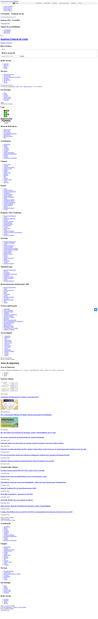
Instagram (6, 600)
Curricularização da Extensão (11, 248)
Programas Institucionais (9, 218)
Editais (5, 198)
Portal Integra (7, 345)
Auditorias (6, 313)
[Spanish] (12, 17)
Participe (55, 3)
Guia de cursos (7, 97)
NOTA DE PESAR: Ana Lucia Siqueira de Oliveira (17, 500)
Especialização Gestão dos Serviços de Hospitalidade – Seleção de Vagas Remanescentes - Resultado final (33, 482)
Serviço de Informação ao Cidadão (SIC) (13, 321)
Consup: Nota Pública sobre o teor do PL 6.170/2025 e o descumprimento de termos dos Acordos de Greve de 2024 (36, 512)
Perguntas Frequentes (9, 208)
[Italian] (10, 17)
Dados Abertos (7, 324)
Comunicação (7, 75)
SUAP (5, 81)
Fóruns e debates (8, 195)
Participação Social (8, 311)
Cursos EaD (7, 131)
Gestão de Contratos (8, 277)
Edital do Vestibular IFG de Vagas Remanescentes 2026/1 (18, 488)
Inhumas (6, 174)
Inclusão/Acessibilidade (9, 202)
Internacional (7, 340)
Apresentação (7, 144)
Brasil (17, 3)
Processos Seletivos (8, 190)
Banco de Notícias (8, 136)
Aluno (17, 86)
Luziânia (6, 178)
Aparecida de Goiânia (9, 167)
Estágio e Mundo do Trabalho (11, 249)
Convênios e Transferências (10, 314)
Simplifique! (38, 3)
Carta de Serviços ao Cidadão (11, 328)
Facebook (6, 599)
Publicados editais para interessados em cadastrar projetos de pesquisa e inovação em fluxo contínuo (32, 443)
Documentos (7, 193)
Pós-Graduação (7, 225)
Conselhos (6, 148)
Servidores (6, 318)
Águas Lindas (7, 164)
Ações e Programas (8, 310)
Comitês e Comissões (9, 231)
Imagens (6, 354)
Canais (79, 3)
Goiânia (6, 171)
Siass (5, 301)
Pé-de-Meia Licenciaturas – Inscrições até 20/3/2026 (17, 494)
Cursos (5, 188)
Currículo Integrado (8, 204)
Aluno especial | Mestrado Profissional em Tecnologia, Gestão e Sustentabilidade (26, 506)
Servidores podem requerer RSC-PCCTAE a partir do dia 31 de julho (22, 470)
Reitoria (6, 145)
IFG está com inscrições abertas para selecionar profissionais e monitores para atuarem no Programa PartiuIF (35, 455)
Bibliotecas (7, 337)
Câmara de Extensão (9, 258)
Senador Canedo (8, 179)
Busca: (3, 56)
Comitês (6, 151)
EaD (5, 339)
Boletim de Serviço (8, 325)
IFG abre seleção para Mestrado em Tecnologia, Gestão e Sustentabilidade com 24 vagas (28, 432)
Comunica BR (47, 3)
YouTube (6, 603)
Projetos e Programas (9, 197)
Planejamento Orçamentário (10, 274)
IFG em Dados (7, 132)
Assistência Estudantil (9, 243)
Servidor (6, 95)
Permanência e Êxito (9, 201)
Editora (6, 348)
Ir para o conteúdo (8, 6)
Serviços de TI (8, 343)
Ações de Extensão (8, 247)
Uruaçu (5, 181)
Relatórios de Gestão (9, 327)
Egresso (6, 94)
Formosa (6, 170)
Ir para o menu (8, 7)
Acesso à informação (64, 3)
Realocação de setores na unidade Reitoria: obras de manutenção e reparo (24, 476)
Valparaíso (6, 182)
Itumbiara (6, 175)
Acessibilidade (7, 30)
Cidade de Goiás (8, 168)
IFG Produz (7, 347)
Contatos (6, 156)
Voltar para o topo (5, 518)
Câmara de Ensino (8, 194)
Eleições (6, 155)
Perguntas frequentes (9, 74)
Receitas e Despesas (8, 278)
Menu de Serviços (28, 86)
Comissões (6, 149)
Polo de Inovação (8, 222)
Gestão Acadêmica (8, 205)
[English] (4, 17)
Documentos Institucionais (10, 133)
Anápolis (6, 166)
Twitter (5, 602)
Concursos (6, 100)
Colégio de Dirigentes (9, 152)
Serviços (6, 206)
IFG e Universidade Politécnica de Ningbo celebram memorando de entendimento (26, 415)
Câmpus (6, 147)
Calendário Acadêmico (9, 199)
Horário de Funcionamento (10, 158)
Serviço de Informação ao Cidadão (12, 77)
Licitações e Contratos (9, 317)
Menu (2, 102)
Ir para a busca (8, 9)
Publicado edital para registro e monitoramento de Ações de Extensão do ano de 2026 (27, 461)
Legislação (73, 3)
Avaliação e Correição (9, 329)
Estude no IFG (7, 98)
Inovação (6, 344)
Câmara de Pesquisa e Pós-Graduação (13, 232)
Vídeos (6, 355)
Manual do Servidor (8, 299)
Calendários (7, 336)
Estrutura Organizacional (10, 191)
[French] (6, 17)
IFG (21, 86)
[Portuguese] (2, 17)
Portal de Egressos (8, 254)
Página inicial (11, 86)
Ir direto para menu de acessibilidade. (10, 1)
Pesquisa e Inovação (8, 221)
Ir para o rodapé (8, 10)
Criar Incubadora (8, 251)
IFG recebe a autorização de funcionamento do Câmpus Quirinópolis (22, 437)
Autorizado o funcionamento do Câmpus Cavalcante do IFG (20, 397)
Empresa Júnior (7, 252)
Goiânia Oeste (7, 172)
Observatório (7, 349)
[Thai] (15, 17)
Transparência (7, 79)
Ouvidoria (6, 78)
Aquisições (6, 275)
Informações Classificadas (10, 320)
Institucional (7, 309)
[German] (8, 17)
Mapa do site (7, 32)
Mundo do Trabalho (9, 351)
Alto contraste (7, 31)
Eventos (6, 227)
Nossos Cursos (7, 129)
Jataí (5, 177)
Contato (6, 82)
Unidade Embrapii (8, 224)
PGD (5, 137)
